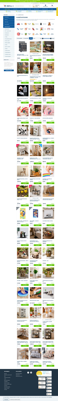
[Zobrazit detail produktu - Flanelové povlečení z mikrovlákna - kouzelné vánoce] (48, 353)
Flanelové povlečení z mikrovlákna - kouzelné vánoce (47, 362)
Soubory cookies (6, 388)
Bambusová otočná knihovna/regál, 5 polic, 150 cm (35, 158)
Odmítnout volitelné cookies (15, 399)
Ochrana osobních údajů (7, 384)
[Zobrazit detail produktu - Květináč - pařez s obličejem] (22, 273)
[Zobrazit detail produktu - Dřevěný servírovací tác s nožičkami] (48, 233)
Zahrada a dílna (7, 50)
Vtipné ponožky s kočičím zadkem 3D (47, 322)
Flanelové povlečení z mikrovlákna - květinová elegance (34, 362)
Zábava (6, 48)
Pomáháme (6, 381)
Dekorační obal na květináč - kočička (35, 179)
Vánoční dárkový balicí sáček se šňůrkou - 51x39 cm (35, 77)
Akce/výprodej (36, 9)
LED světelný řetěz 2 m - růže (35, 98)
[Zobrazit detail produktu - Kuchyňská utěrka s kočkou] (48, 213)
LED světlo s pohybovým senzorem (47, 99)
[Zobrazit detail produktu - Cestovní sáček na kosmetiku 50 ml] (22, 90)
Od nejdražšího (25, 38)
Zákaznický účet (45, 6)
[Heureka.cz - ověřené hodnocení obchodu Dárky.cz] (44, 376)
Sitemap (5, 373)
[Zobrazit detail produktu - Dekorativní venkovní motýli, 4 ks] (22, 68)
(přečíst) (50, 397)
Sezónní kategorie (8, 56)
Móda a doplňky (7, 42)
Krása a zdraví (7, 40)
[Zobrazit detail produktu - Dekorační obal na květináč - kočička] (35, 171)
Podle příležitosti (7, 52)
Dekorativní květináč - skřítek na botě (22, 261)
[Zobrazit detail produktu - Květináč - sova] (48, 253)
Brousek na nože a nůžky (34, 300)
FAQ (4, 376)
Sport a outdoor (7, 46)
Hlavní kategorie (45, 9)
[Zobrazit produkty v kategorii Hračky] (49, 24)
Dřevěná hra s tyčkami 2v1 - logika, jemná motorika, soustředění (48, 76)
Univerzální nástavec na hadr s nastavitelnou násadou (48, 199)
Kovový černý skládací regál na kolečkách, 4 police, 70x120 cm (48, 342)
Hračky (6, 36)
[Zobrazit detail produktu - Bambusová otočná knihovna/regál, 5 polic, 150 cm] (35, 150)
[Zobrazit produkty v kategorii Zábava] (18, 34)
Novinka (31, 38)
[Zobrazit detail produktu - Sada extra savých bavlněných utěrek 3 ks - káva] (22, 46)
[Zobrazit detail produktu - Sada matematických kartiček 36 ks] (35, 46)
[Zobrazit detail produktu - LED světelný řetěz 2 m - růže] (35, 90)
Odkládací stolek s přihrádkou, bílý (20, 158)
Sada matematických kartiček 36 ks (35, 56)
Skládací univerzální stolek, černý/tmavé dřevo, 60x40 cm (22, 342)
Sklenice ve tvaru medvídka (35, 118)
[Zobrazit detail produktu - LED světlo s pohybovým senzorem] (48, 90)
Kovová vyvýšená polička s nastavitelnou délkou (35, 200)
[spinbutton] (19, 60)
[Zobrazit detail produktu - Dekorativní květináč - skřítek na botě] (22, 253)
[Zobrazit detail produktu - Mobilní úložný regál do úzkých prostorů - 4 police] (35, 130)
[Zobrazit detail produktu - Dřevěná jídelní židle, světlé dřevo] (22, 171)
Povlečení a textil (7, 54)
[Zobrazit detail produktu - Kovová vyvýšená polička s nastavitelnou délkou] (35, 191)
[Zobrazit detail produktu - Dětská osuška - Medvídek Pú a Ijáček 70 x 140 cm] (22, 213)
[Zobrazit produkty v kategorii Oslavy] (42, 29)
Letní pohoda (15, 9)
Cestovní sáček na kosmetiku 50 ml (22, 99)
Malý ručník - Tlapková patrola (34, 221)
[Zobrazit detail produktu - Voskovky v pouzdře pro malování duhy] (48, 171)
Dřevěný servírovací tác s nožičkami (47, 241)
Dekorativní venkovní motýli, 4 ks (22, 76)
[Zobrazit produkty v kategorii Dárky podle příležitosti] (33, 34)
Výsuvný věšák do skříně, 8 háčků (22, 362)
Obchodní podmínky (7, 386)
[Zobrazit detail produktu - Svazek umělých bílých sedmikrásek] (35, 273)
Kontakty (5, 389)
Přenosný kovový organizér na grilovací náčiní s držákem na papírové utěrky (48, 55)
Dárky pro (22, 9)
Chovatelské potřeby (8, 38)
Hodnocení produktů (7, 377)
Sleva (34, 38)
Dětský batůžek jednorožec (48, 118)
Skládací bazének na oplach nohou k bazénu (22, 301)
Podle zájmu (29, 9)
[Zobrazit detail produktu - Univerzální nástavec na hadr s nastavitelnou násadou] (48, 191)
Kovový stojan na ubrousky (22, 138)
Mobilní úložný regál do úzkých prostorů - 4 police (35, 138)
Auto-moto (7, 29)
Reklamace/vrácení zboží (8, 374)
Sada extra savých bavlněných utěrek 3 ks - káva (22, 55)
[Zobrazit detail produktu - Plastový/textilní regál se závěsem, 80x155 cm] (22, 312)
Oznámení (5, 385)
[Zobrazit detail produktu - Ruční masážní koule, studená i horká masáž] (48, 130)
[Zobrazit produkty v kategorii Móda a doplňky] (33, 29)
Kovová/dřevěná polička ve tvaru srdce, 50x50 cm (48, 158)
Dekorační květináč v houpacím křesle (34, 261)
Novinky (52, 9)
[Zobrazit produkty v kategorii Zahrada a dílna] (25, 34)
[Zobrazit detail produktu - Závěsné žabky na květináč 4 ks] (48, 273)
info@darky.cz (43, 3)
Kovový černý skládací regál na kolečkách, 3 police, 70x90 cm (35, 342)
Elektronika (7, 34)
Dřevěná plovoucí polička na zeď (48, 301)
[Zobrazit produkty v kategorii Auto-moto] (18, 24)
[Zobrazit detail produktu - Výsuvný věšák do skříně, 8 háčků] (22, 353)
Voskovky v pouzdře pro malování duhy (47, 179)
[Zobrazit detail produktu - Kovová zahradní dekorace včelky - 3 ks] (22, 191)
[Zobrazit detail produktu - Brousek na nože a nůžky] (35, 293)
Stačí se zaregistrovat (33, 1)
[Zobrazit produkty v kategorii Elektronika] (41, 24)
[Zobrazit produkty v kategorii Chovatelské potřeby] (18, 29)
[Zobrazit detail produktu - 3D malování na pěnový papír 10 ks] (22, 110)
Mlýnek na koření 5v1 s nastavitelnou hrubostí (34, 321)
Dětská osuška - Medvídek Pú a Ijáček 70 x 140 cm (22, 221)
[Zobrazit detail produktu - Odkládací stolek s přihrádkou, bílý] (22, 150)
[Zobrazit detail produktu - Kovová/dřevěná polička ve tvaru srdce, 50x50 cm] (48, 150)
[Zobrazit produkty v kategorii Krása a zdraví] (25, 29)
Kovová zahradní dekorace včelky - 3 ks (22, 199)
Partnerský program (19, 373)
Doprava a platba (6, 382)
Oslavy (6, 44)
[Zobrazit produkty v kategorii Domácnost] (33, 24)
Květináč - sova (45, 260)
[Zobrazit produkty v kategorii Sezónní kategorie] (48, 34)
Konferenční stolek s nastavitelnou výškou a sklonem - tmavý (34, 241)
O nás (5, 378)
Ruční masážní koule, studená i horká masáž (48, 138)
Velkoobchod (18, 374)
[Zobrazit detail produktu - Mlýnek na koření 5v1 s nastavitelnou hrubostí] (35, 312)
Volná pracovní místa (19, 376)
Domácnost (7, 32)
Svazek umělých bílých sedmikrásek (34, 281)
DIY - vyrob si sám (8, 30)
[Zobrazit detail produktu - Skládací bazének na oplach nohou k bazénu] (22, 293)
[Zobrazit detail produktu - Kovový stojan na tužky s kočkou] (22, 233)
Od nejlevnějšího (19, 38)
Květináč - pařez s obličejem (22, 280)
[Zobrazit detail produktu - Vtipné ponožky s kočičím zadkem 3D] (48, 312)
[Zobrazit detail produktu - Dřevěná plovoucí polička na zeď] (48, 293)
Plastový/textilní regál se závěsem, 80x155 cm (22, 321)
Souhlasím (6, 399)
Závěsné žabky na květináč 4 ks (48, 281)
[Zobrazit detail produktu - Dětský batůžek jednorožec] (48, 110)
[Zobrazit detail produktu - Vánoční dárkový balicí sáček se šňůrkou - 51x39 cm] (35, 68)
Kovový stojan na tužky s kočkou (22, 241)
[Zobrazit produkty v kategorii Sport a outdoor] (48, 29)
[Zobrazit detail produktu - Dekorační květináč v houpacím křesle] (35, 253)
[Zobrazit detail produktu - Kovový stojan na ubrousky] (22, 130)
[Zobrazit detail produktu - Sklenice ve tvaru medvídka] (35, 110)
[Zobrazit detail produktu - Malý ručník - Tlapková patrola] (35, 213)
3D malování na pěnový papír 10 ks (22, 118)
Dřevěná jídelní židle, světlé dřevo (22, 179)
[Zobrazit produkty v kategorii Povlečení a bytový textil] (41, 34)
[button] (20, 59)
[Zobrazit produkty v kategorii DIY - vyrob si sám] (25, 24)
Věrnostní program (7, 380)
